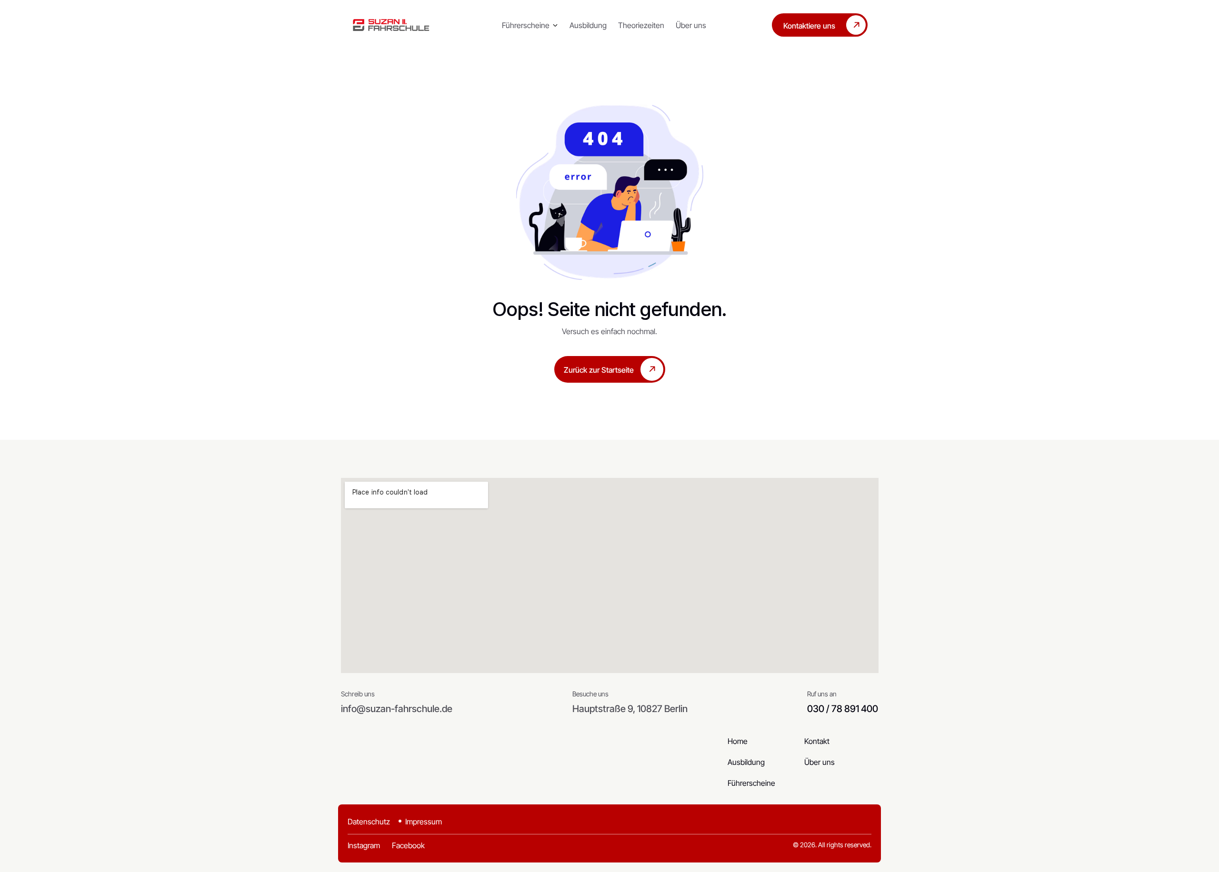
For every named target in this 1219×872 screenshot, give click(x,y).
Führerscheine (526, 25)
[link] (391, 25)
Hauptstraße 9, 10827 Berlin (630, 708)
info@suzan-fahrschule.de (396, 708)
